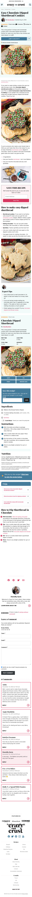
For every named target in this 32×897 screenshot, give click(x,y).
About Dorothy (16, 861)
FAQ (16, 864)
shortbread (16, 159)
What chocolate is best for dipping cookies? (15, 496)
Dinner (24, 844)
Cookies (13, 9)
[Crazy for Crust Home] (16, 5)
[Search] (30, 4)
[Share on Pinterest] (13, 580)
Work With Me (16, 866)
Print (8, 381)
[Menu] (2, 4)
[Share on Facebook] (8, 580)
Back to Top (16, 889)
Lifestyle (16, 882)
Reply (4, 705)
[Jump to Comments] (29, 38)
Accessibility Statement (16, 871)
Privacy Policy (25, 893)
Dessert (8, 844)
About (16, 859)
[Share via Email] (23, 580)
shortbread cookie (17, 150)
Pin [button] (23, 378)
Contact (16, 868)
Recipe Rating (5, 628)
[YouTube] (23, 837)
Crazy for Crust (16, 828)
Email (5, 397)
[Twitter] (12, 837)
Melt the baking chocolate (20, 516)
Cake (8, 851)
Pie (24, 849)
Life (16, 880)
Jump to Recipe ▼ (14, 38)
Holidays (8, 847)
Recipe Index (7, 9)
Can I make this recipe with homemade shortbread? (13, 502)
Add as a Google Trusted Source (10, 42)
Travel (16, 878)
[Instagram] (19, 837)
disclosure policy (4, 82)
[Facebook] (9, 837)
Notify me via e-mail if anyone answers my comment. (14, 668)
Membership (16, 885)
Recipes (16, 842)
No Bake (8, 854)
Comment (4, 647)
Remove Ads (23, 381)
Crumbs (16, 875)
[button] (2, 24)
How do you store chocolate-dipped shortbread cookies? (13, 489)
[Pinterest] (16, 837)
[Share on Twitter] (18, 580)
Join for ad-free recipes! (15, 1)
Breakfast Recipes (8, 849)
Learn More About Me (9, 605)
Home (2, 9)
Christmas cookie (8, 217)
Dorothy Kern (11, 19)
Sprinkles (6, 417)
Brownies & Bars (24, 851)
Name (3, 633)
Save (8, 378)
